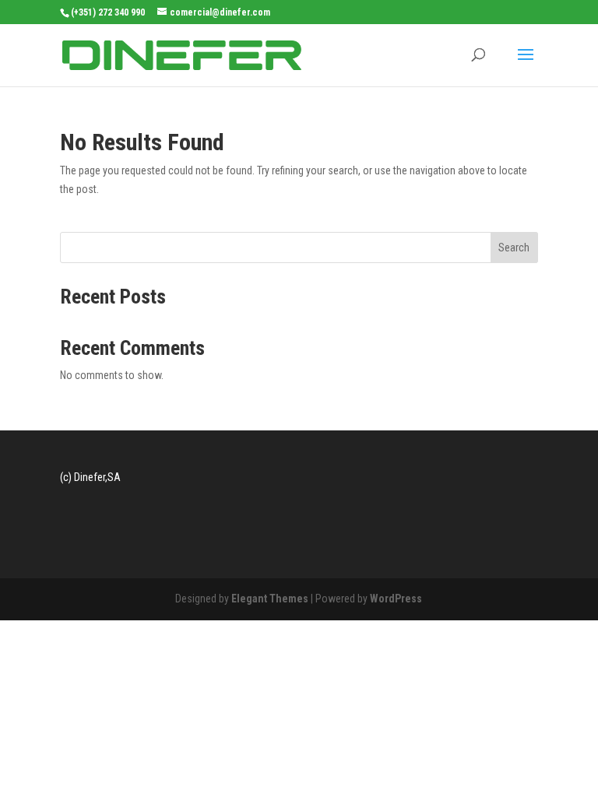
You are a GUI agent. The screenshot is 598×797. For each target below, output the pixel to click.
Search (513, 247)
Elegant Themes (269, 598)
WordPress (396, 598)
